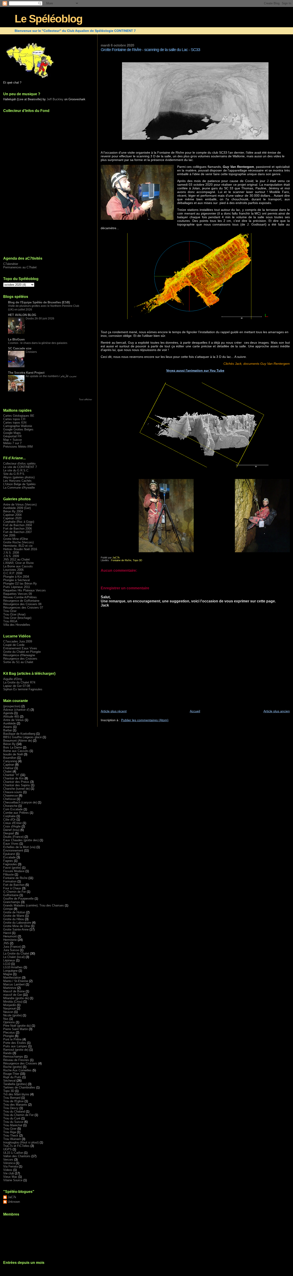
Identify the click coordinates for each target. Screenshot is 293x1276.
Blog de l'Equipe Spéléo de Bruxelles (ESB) (39, 302)
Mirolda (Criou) (12, 1001)
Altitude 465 (11, 716)
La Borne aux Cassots (18, 566)
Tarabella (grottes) (15, 1084)
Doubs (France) (13, 836)
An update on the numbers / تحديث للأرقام (51, 376)
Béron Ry (9, 744)
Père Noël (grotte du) (17, 1025)
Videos (7, 1170)
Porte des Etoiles (14, 1043)
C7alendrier (10, 264)
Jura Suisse (11, 950)
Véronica (9, 1163)
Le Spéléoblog (48, 19)
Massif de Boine (14, 991)
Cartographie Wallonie (17, 426)
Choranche (10, 806)
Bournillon (9, 757)
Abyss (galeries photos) (19, 477)
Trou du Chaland (14, 1111)
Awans (7, 727)
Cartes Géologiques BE (18, 415)
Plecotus (9, 1032)
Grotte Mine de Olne (16, 926)
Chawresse (10, 795)
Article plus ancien (276, 711)
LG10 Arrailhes (13, 967)
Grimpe (8, 909)
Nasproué (9, 1008)
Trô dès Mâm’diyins (16, 1094)
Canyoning (10, 761)
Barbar (7, 730)
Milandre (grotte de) (16, 998)
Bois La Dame (12, 747)
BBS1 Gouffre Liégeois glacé (22, 737)
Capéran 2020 (12, 518)
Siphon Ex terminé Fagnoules (22, 689)
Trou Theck (10, 1135)
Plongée (8, 1036)
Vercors (8, 1159)
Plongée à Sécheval (16, 580)
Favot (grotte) (12, 867)
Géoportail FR (12, 436)
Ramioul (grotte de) (15, 1049)
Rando (7, 1053)
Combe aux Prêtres (16, 812)
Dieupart (8, 833)
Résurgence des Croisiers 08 (22, 604)
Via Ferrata (10, 1166)
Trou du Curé (11, 1118)
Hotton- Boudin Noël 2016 (20, 549)
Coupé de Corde (13, 645)
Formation (9, 881)
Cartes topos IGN (14, 422)
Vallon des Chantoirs (16, 1156)
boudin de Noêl (13, 754)
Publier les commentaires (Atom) (144, 720)
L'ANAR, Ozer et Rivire (18, 563)
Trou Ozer (9, 611)
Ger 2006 (9, 535)
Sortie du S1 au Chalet (18, 662)
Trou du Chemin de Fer (18, 1115)
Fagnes (8, 860)
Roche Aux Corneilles (17, 1070)
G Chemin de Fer (14, 891)
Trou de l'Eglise (13, 1101)
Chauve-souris (12, 792)
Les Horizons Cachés (17, 480)
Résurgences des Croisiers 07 (23, 607)
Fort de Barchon (13, 885)
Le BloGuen (16, 339)
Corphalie (9, 816)
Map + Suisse (12, 439)
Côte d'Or (9, 819)
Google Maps (12, 433)
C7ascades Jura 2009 (17, 641)
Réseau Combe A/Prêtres (20, 597)
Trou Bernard (11, 1097)
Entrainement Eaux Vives (20, 648)
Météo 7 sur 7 (12, 443)
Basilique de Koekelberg (19, 733)
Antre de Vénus (13, 720)
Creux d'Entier (12, 823)
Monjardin (9, 1005)
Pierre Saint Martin (15, 1029)
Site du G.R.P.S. (14, 474)
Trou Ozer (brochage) (17, 618)
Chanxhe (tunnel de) (16, 788)
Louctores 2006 (13, 569)
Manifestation (12, 977)
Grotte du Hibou (13, 919)
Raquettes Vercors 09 (17, 594)
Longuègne (10, 970)
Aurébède (9, 723)
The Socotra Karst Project (26, 372)
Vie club (8, 1173)
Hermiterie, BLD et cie (18, 545)
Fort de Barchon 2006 (17, 528)
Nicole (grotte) (12, 1015)
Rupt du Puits (12, 1077)
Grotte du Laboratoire (17, 922)
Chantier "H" (11, 775)
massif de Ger (12, 994)
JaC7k (12, 1197)
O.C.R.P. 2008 (12, 573)
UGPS (7, 1149)
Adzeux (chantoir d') (16, 709)
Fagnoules (10, 864)
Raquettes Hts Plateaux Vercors (24, 590)
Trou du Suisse (13, 1122)
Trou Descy (11, 1108)
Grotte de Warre (13, 915)
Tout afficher (85, 399)
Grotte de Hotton (14, 912)
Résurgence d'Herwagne (19, 655)
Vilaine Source (12, 1180)
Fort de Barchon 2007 (17, 532)
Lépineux (9, 960)
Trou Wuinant (12, 1139)
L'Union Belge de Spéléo (19, 484)
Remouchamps (13, 1056)
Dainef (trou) (11, 830)
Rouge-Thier (11, 1073)
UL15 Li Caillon (13, 1152)
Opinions (9, 1022)
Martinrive (9, 988)
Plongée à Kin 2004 (16, 576)
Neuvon (8, 1012)
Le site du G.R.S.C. (16, 470)
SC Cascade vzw (19, 348)
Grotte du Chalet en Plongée (22, 651)
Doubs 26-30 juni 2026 (40, 318)
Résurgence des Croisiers (20, 658)
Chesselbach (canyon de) (20, 802)
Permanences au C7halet (20, 267)
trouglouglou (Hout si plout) (21, 1142)
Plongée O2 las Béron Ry (20, 583)
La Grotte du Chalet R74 (19, 682)
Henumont (10, 936)
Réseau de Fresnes (16, 1060)
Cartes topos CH (14, 419)
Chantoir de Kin (13, 778)
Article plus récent (114, 711)
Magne (7, 974)
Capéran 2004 (12, 515)
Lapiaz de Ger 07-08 (16, 686)
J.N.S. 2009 (11, 556)
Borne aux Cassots (16, 751)
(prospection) (11, 706)
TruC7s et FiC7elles (16, 1146)
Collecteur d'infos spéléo (19, 463)
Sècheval (9, 1080)
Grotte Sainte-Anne (16, 929)
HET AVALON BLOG (22, 315)
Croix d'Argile (12, 826)
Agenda (8, 713)
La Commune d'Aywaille (19, 487)
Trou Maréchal (12, 1125)
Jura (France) (12, 946)
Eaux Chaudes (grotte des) (21, 840)
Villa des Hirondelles (16, 624)
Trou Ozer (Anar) (14, 614)
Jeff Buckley (55, 99)
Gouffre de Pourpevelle (18, 898)
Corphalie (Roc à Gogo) (18, 521)
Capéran (8, 764)
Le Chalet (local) (14, 957)
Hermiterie (10, 939)
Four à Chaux (12, 888)
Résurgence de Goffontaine (21, 600)
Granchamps (11, 902)
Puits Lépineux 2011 (16, 587)
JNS (6, 943)
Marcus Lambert (14, 984)
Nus (5, 1018)
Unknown (14, 1201)
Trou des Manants (15, 1104)
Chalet (7, 771)
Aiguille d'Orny (12, 679)
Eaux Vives (11, 843)
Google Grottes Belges (18, 429)
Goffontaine (11, 895)
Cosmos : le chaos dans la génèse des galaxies (37, 343)
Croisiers (31, 352)
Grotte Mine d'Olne (15, 539)
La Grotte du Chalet (16, 953)
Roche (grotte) (12, 1067)
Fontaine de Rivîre (121, 560)
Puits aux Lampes (15, 1046)
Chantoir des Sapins (16, 785)
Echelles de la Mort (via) (19, 847)
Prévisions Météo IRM (18, 446)
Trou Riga (9, 1132)
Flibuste (8, 874)
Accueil (195, 711)
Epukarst (9, 854)
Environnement (13, 850)
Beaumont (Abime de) (17, 740)
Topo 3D (137, 560)
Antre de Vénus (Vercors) (20, 504)
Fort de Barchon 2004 (17, 525)
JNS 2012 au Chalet (16, 559)
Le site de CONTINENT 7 (20, 467)
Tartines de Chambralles (19, 1087)
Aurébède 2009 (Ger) (17, 508)
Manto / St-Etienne (15, 981)
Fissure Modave (13, 871)
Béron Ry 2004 (13, 511)
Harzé (7, 933)
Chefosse (9, 799)
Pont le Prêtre (12, 1039)
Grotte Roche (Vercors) (18, 542)
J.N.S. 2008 (11, 552)
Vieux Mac (10, 1176)
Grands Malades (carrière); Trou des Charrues (33, 905)
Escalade (9, 857)
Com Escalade (13, 809)
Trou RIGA (10, 621)
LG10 (6, 964)
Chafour (8, 768)
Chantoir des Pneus (16, 782)
